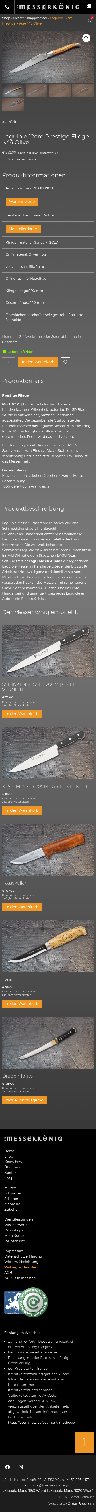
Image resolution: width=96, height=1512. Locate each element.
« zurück (9, 122)
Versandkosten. (28, 159)
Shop (6, 18)
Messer (18, 18)
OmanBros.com (81, 1503)
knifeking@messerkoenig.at (48, 1485)
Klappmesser (37, 18)
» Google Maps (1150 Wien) (25, 1490)
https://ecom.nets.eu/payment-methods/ (41, 1422)
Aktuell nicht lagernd (25, 1100)
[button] (86, 38)
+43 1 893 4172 (78, 1480)
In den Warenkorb (38, 362)
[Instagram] (20, 1467)
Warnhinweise (22, 202)
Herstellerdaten (23, 229)
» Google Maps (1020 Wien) (71, 1490)
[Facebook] (7, 1467)
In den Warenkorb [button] (22, 714)
